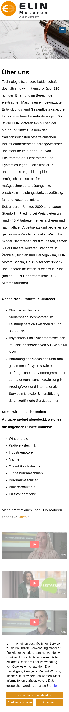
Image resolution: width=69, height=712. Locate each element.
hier (23, 517)
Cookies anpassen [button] (20, 702)
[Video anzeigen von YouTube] (34, 545)
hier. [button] (55, 685)
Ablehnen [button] (49, 702)
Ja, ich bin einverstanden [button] (34, 695)
